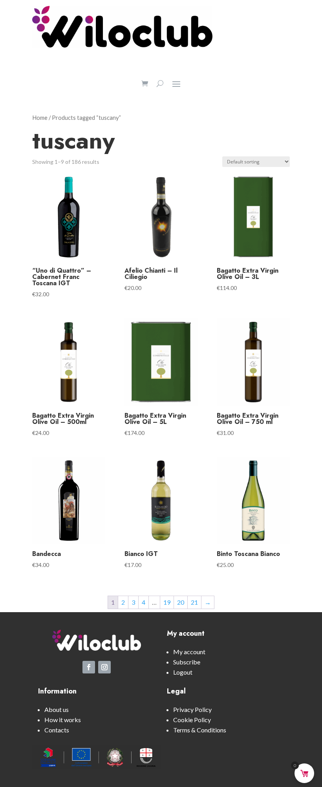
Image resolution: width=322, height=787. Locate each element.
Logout (182, 672)
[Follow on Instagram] (104, 667)
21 (194, 602)
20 (180, 602)
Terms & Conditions (199, 730)
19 (166, 602)
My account (189, 651)
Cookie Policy (192, 719)
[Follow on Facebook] (88, 667)
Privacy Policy (192, 709)
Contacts (56, 730)
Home (40, 117)
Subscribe (186, 662)
